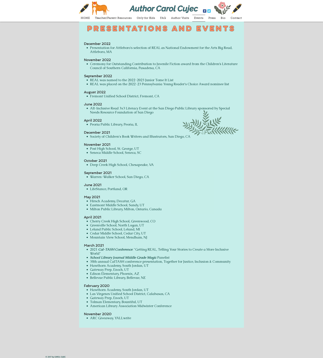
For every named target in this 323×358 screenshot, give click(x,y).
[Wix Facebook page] (204, 11)
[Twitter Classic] (209, 11)
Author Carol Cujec (164, 8)
